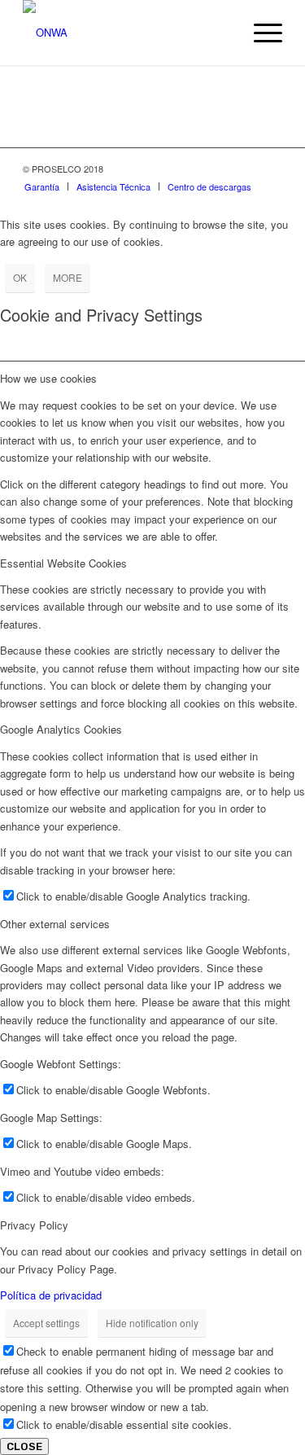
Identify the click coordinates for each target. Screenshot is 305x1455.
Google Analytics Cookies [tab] (61, 729)
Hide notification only (152, 1323)
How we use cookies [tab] (48, 378)
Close (24, 1446)
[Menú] (259, 32)
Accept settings (46, 1323)
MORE (67, 277)
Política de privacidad (51, 1295)
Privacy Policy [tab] (34, 1225)
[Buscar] (221, 32)
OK (20, 277)
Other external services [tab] (55, 923)
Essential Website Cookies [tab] (63, 563)
